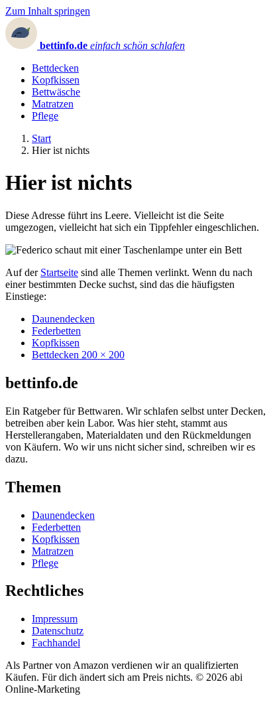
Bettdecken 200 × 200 (78, 354)
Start (41, 138)
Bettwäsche (56, 92)
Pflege (45, 115)
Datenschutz (57, 630)
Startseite (59, 272)
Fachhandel (56, 642)
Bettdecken (55, 68)
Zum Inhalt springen (47, 11)
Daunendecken (63, 318)
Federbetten (56, 330)
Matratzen (53, 103)
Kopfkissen (56, 80)
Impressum (55, 618)
